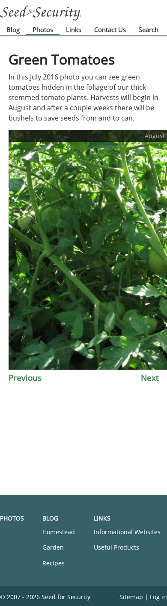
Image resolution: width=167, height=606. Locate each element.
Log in (158, 597)
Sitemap (131, 597)
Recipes (53, 563)
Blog (13, 29)
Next (150, 377)
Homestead (58, 532)
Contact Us (110, 29)
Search (148, 29)
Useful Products (116, 547)
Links (73, 29)
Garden (53, 547)
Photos (43, 29)
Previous (25, 377)
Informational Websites (127, 532)
